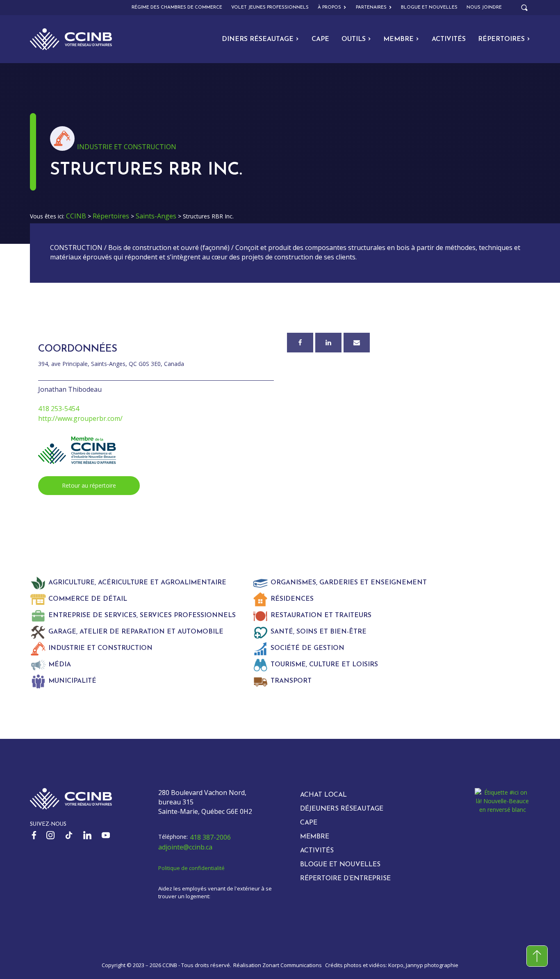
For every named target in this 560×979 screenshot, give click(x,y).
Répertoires (501, 39)
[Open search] (524, 7)
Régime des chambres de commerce (177, 7)
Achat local (323, 795)
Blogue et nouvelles (429, 7)
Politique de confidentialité (191, 868)
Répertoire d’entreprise (345, 878)
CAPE (320, 39)
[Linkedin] (328, 342)
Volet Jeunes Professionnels (270, 7)
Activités (449, 39)
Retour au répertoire (89, 485)
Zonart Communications (292, 965)
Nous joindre (484, 7)
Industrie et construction (126, 146)
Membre (398, 39)
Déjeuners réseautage (341, 809)
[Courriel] (357, 342)
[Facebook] (300, 342)
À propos (329, 7)
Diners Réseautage (258, 39)
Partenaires (371, 7)
